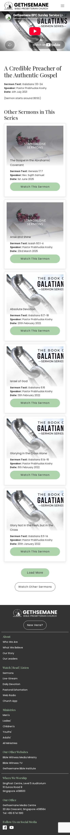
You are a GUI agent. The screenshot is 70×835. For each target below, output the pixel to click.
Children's (9, 726)
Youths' (7, 732)
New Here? (35, 625)
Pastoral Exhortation (15, 690)
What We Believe (13, 647)
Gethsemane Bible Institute (19, 768)
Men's (6, 715)
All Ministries (10, 743)
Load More (35, 572)
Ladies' (7, 720)
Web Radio (9, 695)
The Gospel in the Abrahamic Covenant (30, 162)
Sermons (8, 673)
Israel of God (19, 381)
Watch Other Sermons (35, 587)
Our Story (8, 653)
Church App (10, 701)
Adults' (7, 737)
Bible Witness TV (13, 763)
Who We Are (10, 642)
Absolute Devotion (22, 309)
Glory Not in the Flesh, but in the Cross (31, 527)
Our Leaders (10, 658)
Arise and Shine (20, 237)
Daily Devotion (11, 684)
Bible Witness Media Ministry (20, 757)
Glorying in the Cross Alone (28, 453)
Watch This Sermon (35, 187)
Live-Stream (10, 678)
